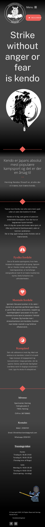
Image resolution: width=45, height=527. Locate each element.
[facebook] (11, 523)
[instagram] (16, 523)
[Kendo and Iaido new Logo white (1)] (14, 3)
